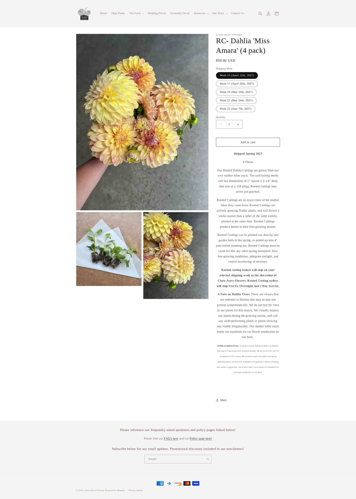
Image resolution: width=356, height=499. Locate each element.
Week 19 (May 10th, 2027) (236, 92)
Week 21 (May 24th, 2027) (236, 100)
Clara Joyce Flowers (94, 490)
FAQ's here (171, 438)
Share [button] (223, 400)
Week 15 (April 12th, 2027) (237, 75)
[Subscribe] (207, 459)
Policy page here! (201, 438)
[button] (136, 13)
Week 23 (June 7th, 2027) (235, 108)
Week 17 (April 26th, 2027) (237, 83)
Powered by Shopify (115, 490)
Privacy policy (136, 490)
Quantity (220, 117)
